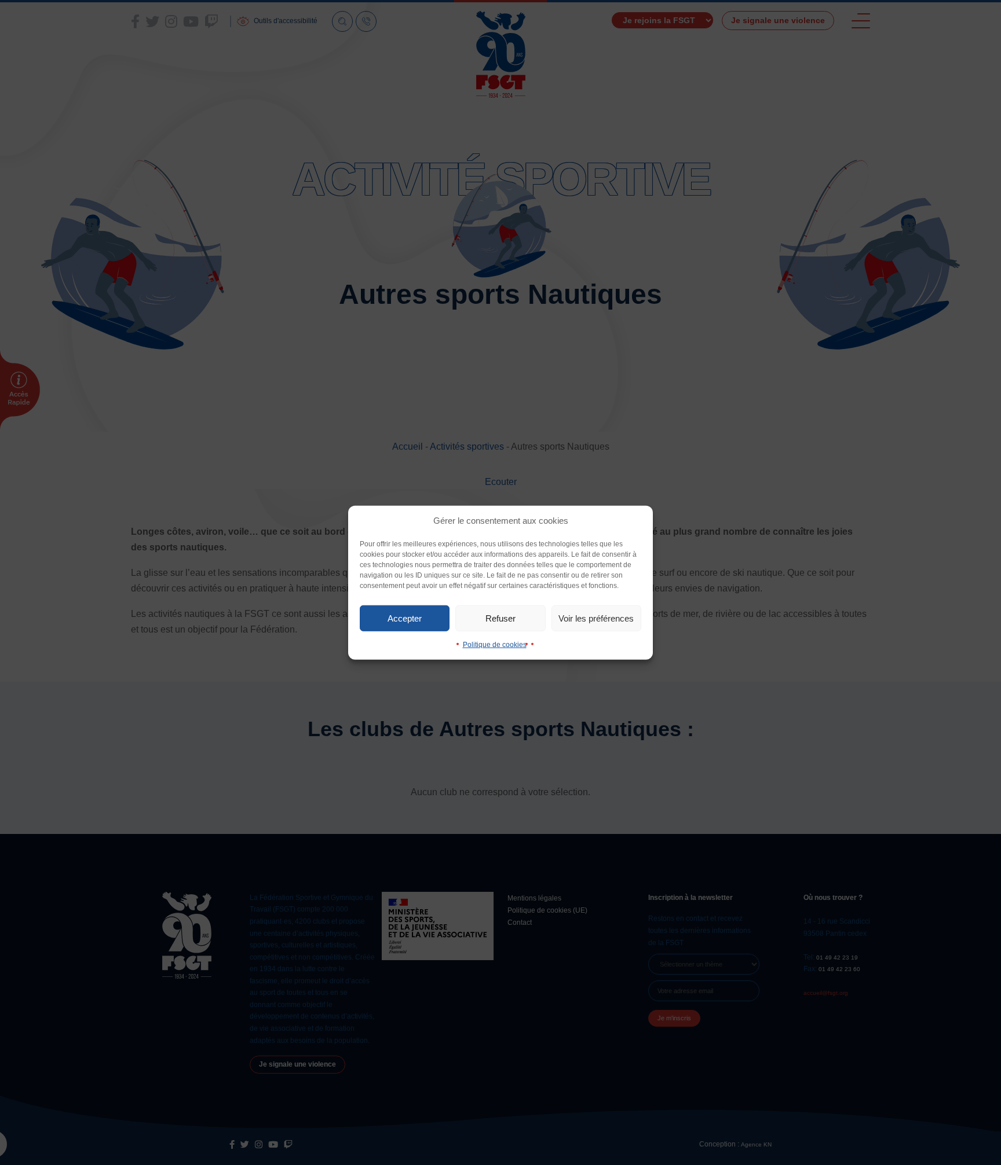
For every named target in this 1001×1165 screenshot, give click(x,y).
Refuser (500, 618)
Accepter (405, 618)
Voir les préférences (596, 618)
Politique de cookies (495, 645)
